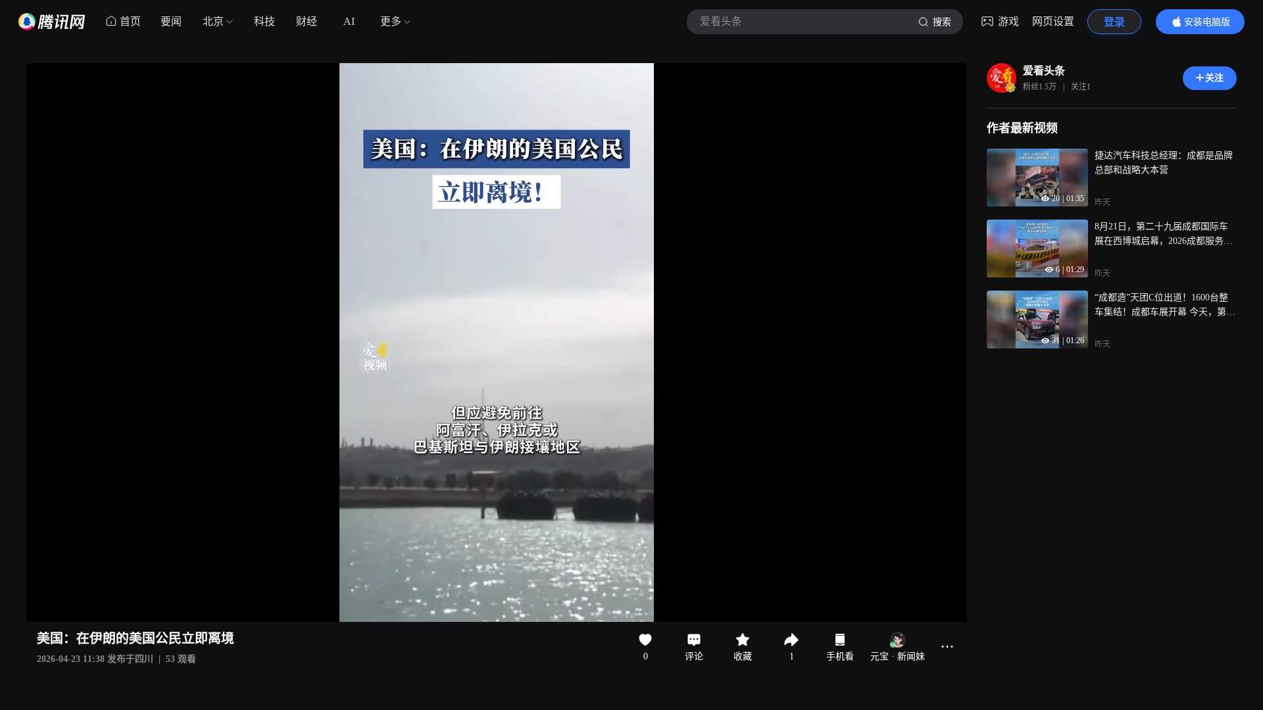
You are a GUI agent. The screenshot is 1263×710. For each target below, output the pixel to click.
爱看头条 (1044, 70)
